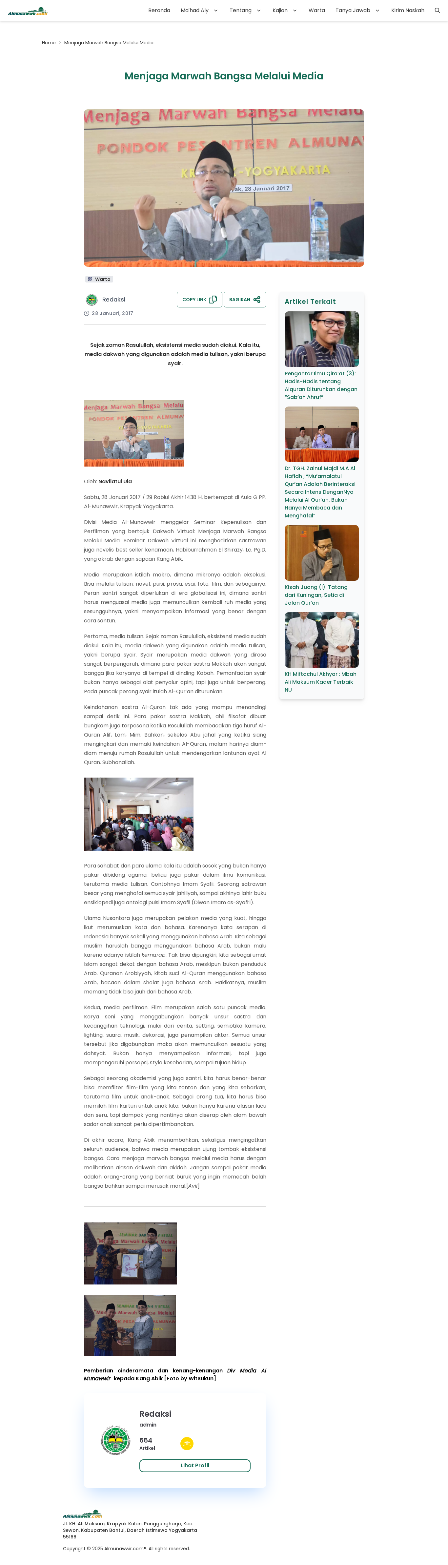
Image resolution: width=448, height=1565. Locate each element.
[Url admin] (187, 1443)
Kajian (280, 10)
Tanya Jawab (353, 10)
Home (49, 42)
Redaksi (113, 299)
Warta (317, 10)
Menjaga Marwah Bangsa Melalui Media (108, 42)
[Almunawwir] (28, 10)
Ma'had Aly (195, 10)
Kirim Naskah (407, 10)
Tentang (241, 10)
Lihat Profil (195, 1465)
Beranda (159, 10)
